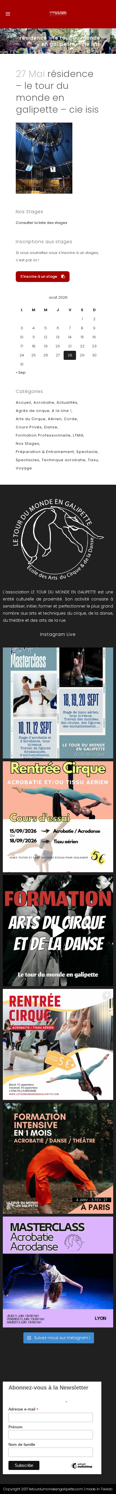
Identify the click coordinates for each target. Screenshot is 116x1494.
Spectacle (87, 451)
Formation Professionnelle (43, 435)
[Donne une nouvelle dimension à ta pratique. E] (58, 930)
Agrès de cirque (33, 410)
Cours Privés (29, 427)
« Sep (21, 372)
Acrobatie (44, 402)
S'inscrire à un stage (38, 276)
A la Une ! (62, 410)
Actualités (67, 402)
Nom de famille (21, 1444)
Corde (70, 419)
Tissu (93, 460)
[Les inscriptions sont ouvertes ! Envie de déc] (58, 1044)
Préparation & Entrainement (45, 451)
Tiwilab (107, 1489)
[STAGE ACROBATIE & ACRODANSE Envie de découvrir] (58, 1272)
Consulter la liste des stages (41, 222)
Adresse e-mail (23, 1409)
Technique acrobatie (64, 460)
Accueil (23, 402)
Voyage (24, 468)
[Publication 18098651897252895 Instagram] (58, 702)
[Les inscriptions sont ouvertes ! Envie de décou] (58, 816)
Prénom (15, 1427)
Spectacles (27, 460)
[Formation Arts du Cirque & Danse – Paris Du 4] (58, 1158)
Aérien (55, 419)
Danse (50, 427)
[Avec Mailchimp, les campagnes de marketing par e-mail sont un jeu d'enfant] (81, 1470)
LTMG (78, 435)
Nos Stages (27, 443)
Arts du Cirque (31, 419)
